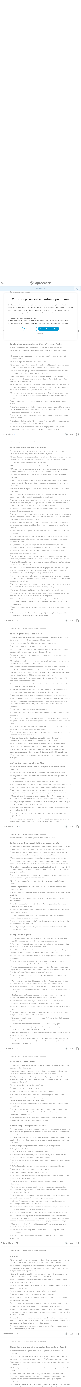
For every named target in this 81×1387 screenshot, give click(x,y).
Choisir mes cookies (29, 48)
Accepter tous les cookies (48, 48)
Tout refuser (40, 53)
